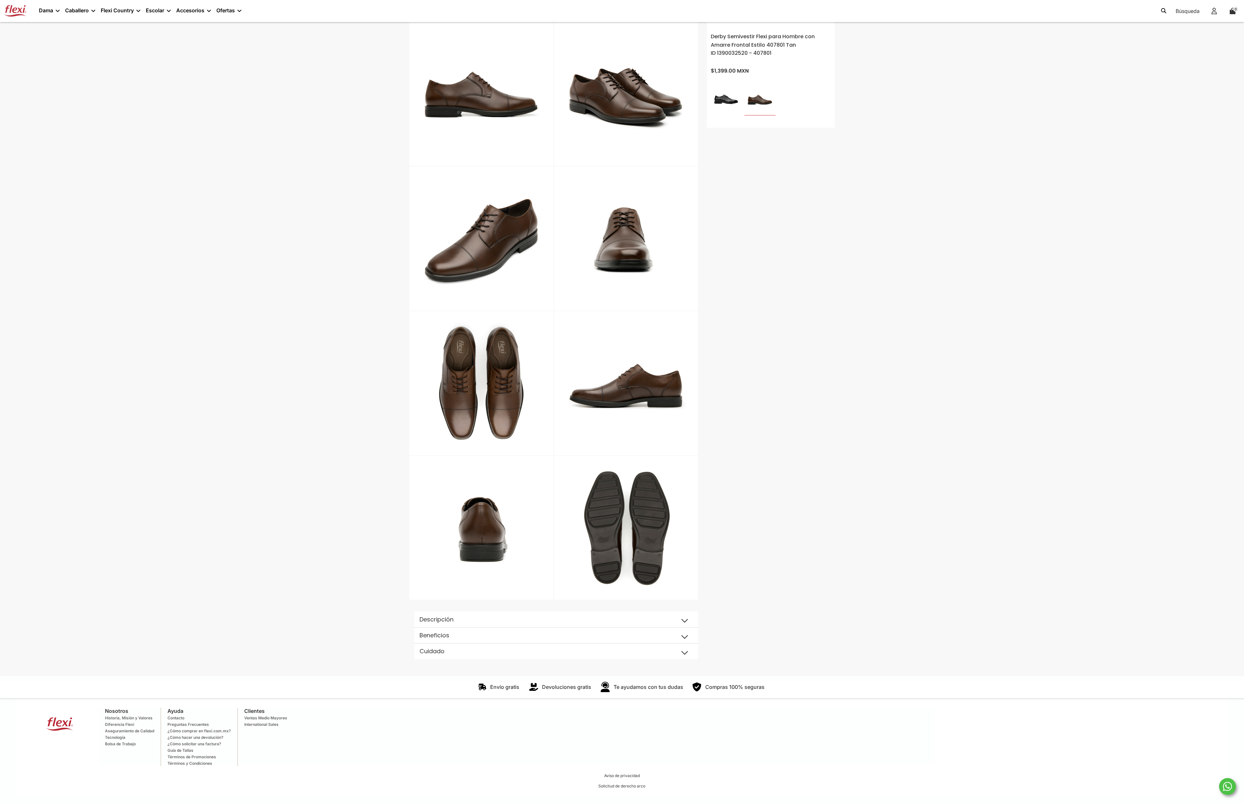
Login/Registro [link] (1214, 10)
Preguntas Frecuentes (188, 724)
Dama (46, 10)
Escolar (155, 10)
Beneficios (434, 635)
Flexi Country (117, 10)
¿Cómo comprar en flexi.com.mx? (199, 730)
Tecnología (115, 737)
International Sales (261, 724)
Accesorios (190, 10)
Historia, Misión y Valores (129, 717)
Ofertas (225, 10)
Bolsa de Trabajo (120, 743)
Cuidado (432, 651)
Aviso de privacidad (622, 775)
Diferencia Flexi (119, 724)
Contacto (175, 717)
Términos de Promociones (191, 756)
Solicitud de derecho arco (621, 786)
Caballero (77, 10)
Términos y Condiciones (189, 763)
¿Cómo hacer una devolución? (195, 737)
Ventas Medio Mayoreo (265, 717)
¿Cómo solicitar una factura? (194, 743)
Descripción (437, 619)
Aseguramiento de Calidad (129, 730)
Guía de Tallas (180, 750)
